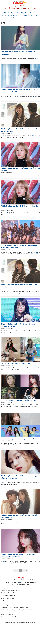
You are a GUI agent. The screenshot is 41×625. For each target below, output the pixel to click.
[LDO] (20, 38)
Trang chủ (4, 12)
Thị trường (31, 12)
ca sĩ (4, 561)
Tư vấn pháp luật (10, 17)
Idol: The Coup (34, 252)
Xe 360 (30, 15)
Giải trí (26, 12)
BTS (12, 406)
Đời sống (16, 12)
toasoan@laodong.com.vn (10, 600)
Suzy (24, 367)
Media (3, 17)
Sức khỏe (25, 15)
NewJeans (36, 58)
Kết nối (35, 15)
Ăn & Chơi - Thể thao (7, 15)
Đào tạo (10, 12)
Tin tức (21, 12)
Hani (33, 96)
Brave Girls (15, 445)
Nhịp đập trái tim (17, 15)
